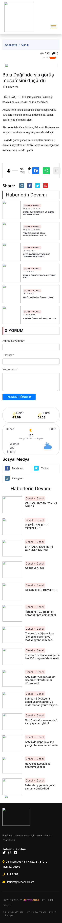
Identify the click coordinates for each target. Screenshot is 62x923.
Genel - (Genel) (32, 205)
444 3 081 (12, 874)
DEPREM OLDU (34, 568)
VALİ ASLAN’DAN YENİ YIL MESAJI (41, 505)
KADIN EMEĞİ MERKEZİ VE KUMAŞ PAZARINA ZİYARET (38, 213)
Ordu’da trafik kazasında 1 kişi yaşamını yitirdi (41, 722)
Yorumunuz (10, 369)
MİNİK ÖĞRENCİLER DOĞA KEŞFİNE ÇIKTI (39, 276)
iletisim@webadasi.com (20, 882)
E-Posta (8, 355)
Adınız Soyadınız (13, 340)
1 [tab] (46, 58)
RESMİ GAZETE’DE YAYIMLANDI (36, 526)
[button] (53, 26)
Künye (52, 912)
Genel (25, 44)
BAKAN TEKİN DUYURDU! (41, 590)
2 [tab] (52, 57)
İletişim (9, 915)
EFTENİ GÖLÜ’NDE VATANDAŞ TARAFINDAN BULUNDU (36, 255)
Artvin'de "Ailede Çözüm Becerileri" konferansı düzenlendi (40, 680)
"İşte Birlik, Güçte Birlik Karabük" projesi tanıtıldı (40, 613)
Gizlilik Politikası (36, 912)
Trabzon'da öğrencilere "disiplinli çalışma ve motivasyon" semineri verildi (39, 637)
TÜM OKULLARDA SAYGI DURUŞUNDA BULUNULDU (34, 234)
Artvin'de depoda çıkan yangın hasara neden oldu (41, 743)
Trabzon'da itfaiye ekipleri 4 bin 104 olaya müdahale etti (42, 657)
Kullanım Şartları (12, 912)
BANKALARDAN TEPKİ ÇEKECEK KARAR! (39, 548)
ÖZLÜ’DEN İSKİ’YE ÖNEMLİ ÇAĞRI (38, 297)
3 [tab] (55, 57)
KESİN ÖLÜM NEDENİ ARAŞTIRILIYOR (39, 318)
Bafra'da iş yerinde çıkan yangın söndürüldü (40, 787)
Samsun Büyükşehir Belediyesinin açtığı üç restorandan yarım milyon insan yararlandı (41, 702)
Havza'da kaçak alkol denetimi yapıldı (38, 765)
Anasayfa (11, 44)
